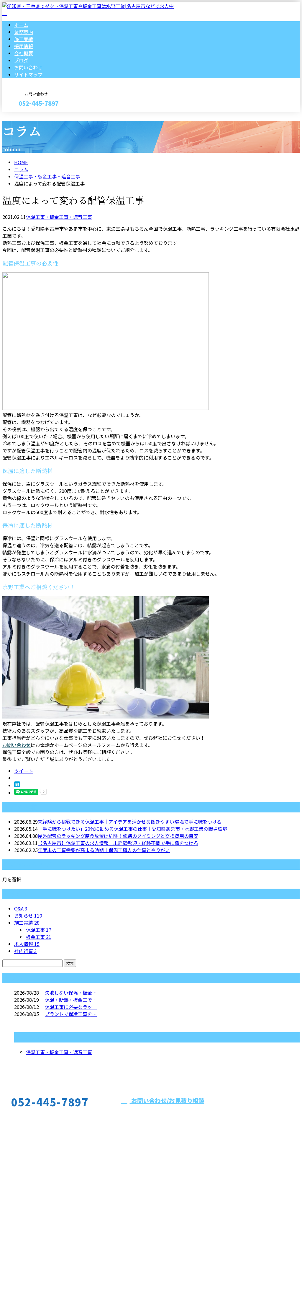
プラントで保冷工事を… (71, 1013)
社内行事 (25, 950)
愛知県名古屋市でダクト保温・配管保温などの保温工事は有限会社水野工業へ (85, 1274)
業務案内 (23, 31)
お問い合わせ (28, 67)
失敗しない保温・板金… (71, 992)
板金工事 (38, 936)
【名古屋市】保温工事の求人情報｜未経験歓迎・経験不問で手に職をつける (118, 842)
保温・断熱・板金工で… (71, 999)
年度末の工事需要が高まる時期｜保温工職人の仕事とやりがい (104, 849)
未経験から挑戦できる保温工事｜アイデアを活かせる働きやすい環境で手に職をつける (129, 821)
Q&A (20, 908)
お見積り (23, 116)
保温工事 (38, 929)
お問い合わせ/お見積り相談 (167, 1100)
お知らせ (28, 915)
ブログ (21, 60)
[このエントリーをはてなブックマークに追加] (17, 785)
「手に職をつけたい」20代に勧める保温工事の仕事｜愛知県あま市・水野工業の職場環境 (132, 828)
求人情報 (27, 943)
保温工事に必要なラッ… (71, 1006)
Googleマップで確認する (31, 1240)
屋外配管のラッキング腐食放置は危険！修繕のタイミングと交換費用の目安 (118, 835)
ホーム (21, 24)
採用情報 (23, 46)
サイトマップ (28, 74)
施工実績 (23, 39)
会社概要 (23, 53)
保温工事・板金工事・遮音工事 (47, 176)
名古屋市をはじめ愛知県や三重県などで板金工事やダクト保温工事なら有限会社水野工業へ (111, 1208)
